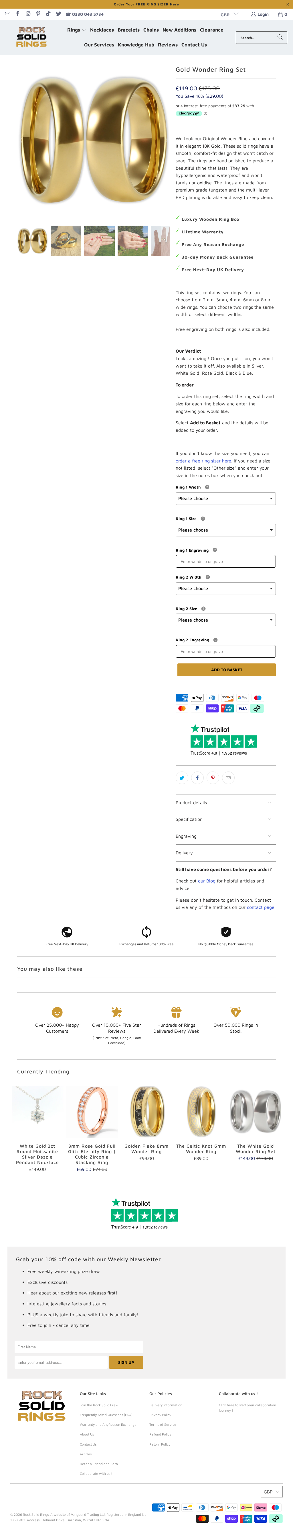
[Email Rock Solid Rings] (7, 14)
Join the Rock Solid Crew (99, 1405)
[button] (76, 30)
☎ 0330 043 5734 (85, 14)
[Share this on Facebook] (197, 778)
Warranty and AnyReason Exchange (108, 1424)
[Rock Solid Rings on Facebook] (18, 14)
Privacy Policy (160, 1415)
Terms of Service (162, 1424)
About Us (87, 1434)
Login (263, 14)
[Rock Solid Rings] (32, 37)
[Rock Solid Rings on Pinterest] (38, 14)
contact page (260, 907)
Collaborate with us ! (96, 1473)
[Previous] (21, 140)
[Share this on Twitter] (182, 778)
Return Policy (159, 1444)
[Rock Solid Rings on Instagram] (28, 14)
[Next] (165, 140)
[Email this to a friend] (228, 778)
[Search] (280, 37)
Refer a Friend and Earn (99, 1464)
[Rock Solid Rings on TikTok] (48, 14)
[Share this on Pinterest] (213, 778)
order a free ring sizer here (203, 460)
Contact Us (88, 1444)
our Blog (206, 880)
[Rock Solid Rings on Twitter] (58, 14)
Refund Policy (160, 1434)
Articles (86, 1454)
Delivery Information (165, 1405)
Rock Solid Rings (36, 1514)
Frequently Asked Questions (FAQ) (106, 1415)
